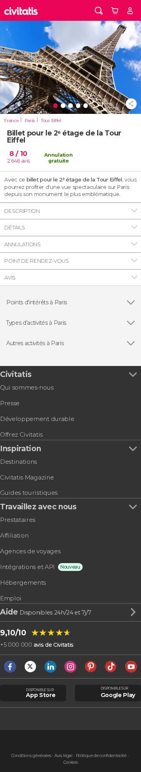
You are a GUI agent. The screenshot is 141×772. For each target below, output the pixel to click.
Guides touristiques (29, 492)
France (11, 120)
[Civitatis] (21, 10)
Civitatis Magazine (27, 477)
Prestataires (17, 519)
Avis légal (63, 755)
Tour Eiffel (51, 120)
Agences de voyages (30, 551)
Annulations (22, 244)
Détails (14, 227)
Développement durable (37, 419)
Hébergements (23, 582)
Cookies (70, 762)
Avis (10, 277)
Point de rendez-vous (36, 261)
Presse (10, 403)
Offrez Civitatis (21, 434)
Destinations (18, 461)
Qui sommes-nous (26, 387)
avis (25, 161)
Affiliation (14, 535)
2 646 (13, 161)
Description (22, 211)
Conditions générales (31, 755)
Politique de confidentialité (101, 755)
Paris (30, 120)
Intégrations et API (27, 567)
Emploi (11, 598)
